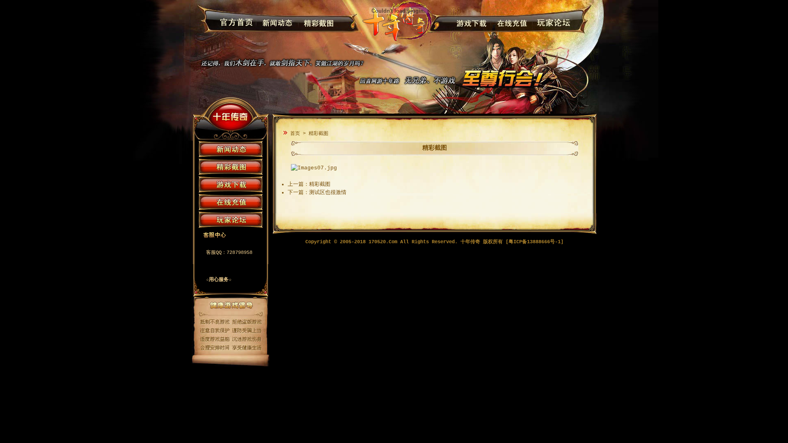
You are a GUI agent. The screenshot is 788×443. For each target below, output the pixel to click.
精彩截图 (316, 23)
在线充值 (510, 23)
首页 (295, 134)
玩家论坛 (551, 23)
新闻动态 (275, 23)
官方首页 (235, 23)
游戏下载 (469, 23)
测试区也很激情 (327, 193)
